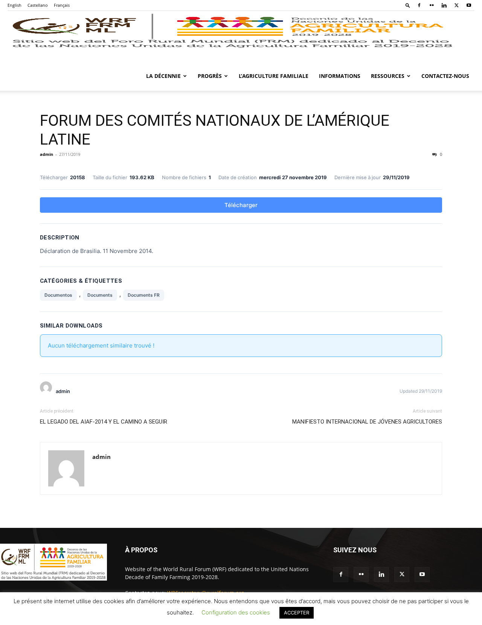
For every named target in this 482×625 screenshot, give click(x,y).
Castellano (37, 5)
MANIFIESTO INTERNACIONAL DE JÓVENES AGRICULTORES (367, 421)
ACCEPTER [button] (296, 613)
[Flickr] (431, 5)
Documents (100, 295)
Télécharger (241, 205)
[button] (407, 5)
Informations (339, 75)
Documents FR (144, 295)
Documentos (58, 295)
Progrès (210, 75)
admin (46, 154)
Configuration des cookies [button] (235, 612)
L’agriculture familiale (273, 75)
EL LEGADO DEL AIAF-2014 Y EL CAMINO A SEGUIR (103, 421)
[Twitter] (456, 5)
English (14, 5)
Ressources (387, 75)
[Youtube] (468, 5)
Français (62, 5)
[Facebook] (419, 5)
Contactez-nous (445, 75)
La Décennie (163, 75)
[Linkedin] (444, 5)
